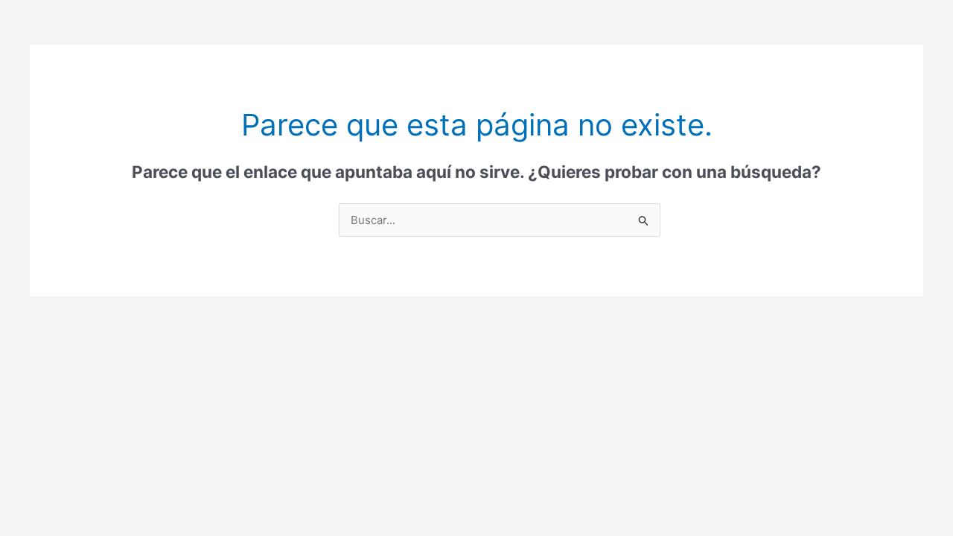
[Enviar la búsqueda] (644, 221)
